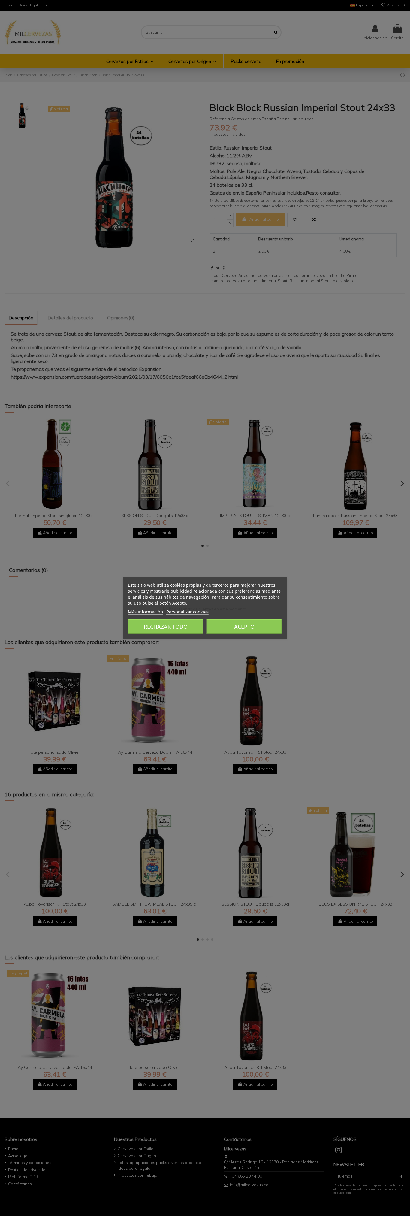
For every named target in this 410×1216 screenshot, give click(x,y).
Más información (145, 612)
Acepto (244, 626)
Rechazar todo (166, 626)
